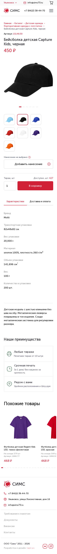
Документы (10, 519)
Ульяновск (9, 3)
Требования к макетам (17, 513)
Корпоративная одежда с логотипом (23, 26)
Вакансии (9, 526)
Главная (7, 23)
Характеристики (15, 201)
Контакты (9, 532)
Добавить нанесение (28, 164)
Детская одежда (34, 23)
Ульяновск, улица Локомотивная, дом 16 (29, 499)
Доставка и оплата (40, 201)
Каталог (18, 23)
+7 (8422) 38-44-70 (34, 10)
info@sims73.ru (35, 3)
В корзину (35, 185)
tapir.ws (31, 548)
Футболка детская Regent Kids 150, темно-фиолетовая (19, 448)
